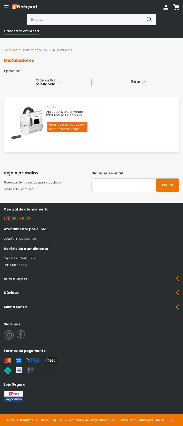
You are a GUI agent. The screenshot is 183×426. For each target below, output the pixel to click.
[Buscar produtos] (149, 19)
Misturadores (62, 50)
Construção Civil (35, 50)
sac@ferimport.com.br (20, 239)
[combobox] (91, 19)
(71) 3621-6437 (17, 218)
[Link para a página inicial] (11, 50)
